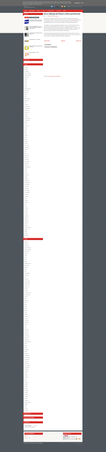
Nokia (26, 172)
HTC (26, 298)
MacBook (27, 159)
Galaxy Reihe (27, 108)
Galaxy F (26, 104)
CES (26, 94)
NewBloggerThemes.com (78, 443)
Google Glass (27, 120)
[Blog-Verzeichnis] (65, 435)
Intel (26, 129)
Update (26, 217)
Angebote (27, 71)
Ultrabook (27, 390)
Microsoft (27, 163)
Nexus (26, 345)
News (26, 343)
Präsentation (27, 182)
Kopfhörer (27, 147)
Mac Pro (26, 157)
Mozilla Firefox (27, 167)
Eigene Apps (27, 98)
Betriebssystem (28, 88)
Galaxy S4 (27, 110)
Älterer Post (78, 40)
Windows (26, 225)
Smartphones (32, 10)
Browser (26, 92)
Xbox (26, 231)
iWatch (26, 139)
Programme (27, 184)
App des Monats (28, 75)
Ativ (26, 84)
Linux (26, 153)
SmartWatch (27, 192)
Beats (26, 86)
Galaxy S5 (27, 112)
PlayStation (27, 180)
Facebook (27, 100)
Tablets (39, 10)
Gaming (64, 10)
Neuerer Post (47, 40)
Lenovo (26, 149)
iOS (26, 131)
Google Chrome (28, 118)
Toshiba (26, 208)
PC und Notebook (51, 10)
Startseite (63, 40)
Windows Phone (28, 227)
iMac (26, 127)
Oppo (26, 176)
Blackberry (27, 90)
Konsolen (27, 145)
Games (26, 114)
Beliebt (26, 17)
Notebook (27, 174)
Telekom (26, 202)
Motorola (26, 165)
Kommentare (28, 437)
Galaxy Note (27, 106)
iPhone (26, 135)
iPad (26, 133)
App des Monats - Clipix (34, 52)
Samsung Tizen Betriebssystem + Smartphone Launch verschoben (36, 20)
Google (26, 116)
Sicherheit (27, 188)
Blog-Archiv (36, 17)
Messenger (27, 161)
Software (58, 10)
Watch (26, 223)
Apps (44, 10)
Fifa (26, 102)
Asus (26, 82)
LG (25, 151)
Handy (26, 122)
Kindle (26, 143)
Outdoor (26, 178)
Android (26, 69)
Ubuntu (26, 388)
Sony (26, 198)
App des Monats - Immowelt (35, 39)
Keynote (26, 141)
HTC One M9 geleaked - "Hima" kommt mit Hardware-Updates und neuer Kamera (36, 27)
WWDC (26, 229)
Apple (26, 253)
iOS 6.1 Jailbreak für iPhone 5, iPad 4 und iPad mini (62, 14)
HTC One (27, 300)
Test (26, 204)
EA (25, 96)
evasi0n (73, 19)
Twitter (26, 212)
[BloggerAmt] (66, 437)
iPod (26, 137)
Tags (31, 17)
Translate (33, 427)
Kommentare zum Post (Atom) (54, 76)
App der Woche (28, 73)
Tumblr (26, 210)
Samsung (27, 186)
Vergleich (26, 221)
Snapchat (27, 194)
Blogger (41, 443)
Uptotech (26, 219)
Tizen (26, 206)
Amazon (26, 67)
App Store (27, 77)
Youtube (26, 235)
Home (25, 10)
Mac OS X (27, 155)
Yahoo (26, 233)
